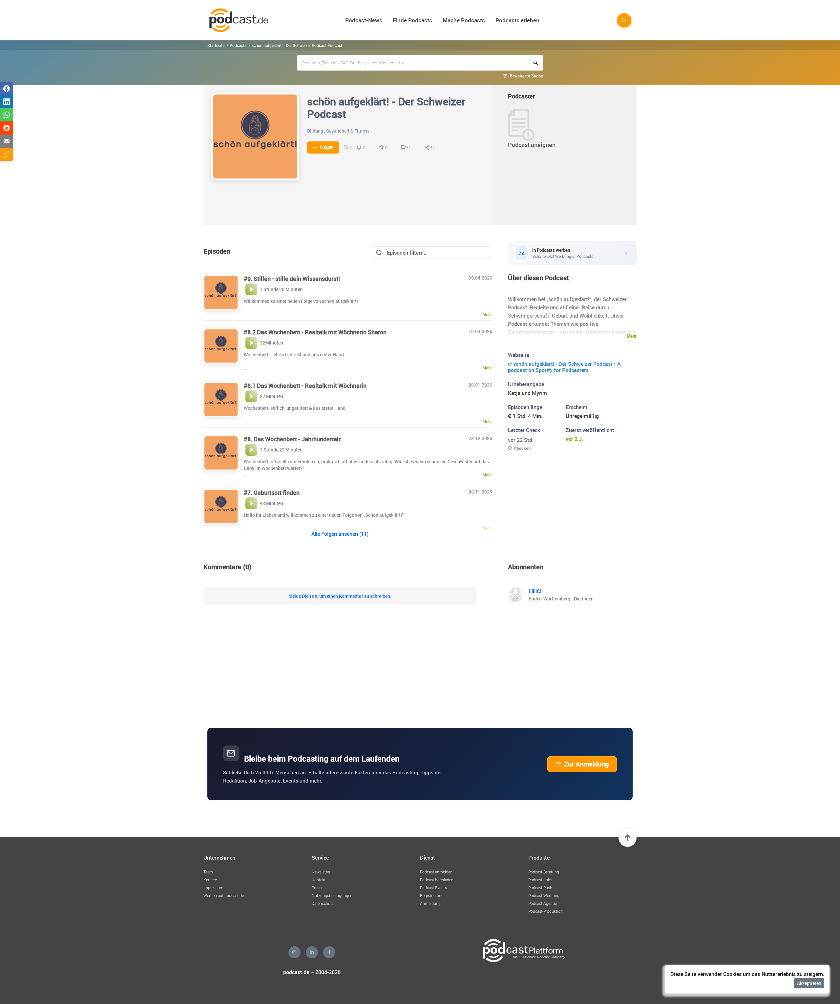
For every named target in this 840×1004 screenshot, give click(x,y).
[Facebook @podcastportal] (329, 952)
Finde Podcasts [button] (412, 20)
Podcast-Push (540, 887)
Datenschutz (323, 903)
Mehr (632, 336)
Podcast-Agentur (542, 903)
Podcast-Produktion (545, 911)
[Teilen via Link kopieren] (6, 154)
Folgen (327, 147)
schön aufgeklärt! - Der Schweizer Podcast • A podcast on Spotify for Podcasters (564, 367)
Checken (522, 448)
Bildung (315, 131)
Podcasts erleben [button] (517, 20)
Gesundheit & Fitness (347, 131)
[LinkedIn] (312, 952)
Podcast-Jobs (540, 879)
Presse (317, 887)
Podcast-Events (433, 887)
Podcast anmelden (436, 871)
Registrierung (432, 895)
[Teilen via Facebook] (6, 88)
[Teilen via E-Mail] (6, 141)
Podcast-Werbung (543, 895)
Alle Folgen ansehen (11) (339, 533)
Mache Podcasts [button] (464, 20)
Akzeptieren (809, 983)
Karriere (210, 879)
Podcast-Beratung (543, 871)
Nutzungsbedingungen (332, 895)
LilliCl (535, 591)
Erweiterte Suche (526, 76)
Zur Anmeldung (586, 764)
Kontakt (319, 879)
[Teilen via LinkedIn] (6, 101)
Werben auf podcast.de (223, 895)
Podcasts (238, 45)
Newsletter (321, 871)
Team (208, 871)
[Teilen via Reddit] (6, 128)
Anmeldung (430, 903)
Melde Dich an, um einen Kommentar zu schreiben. (339, 596)
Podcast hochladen (436, 879)
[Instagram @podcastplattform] (294, 952)
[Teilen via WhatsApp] (6, 114)
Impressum (213, 887)
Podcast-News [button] (363, 20)
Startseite (215, 45)
